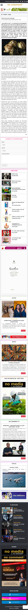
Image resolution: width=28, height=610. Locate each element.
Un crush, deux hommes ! (18, 230)
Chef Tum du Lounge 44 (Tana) (19, 524)
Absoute (14, 195)
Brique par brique (16, 181)
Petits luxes (15, 174)
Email (3, 148)
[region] (14, 326)
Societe (5, 14)
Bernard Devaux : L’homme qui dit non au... (19, 511)
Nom (3, 142)
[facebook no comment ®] (20, 1)
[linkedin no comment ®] (22, 1)
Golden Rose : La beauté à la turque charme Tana (14, 321)
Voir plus (23, 330)
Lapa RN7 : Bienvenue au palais (19, 539)
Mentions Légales (14, 608)
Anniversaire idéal (16, 238)
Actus (14, 298)
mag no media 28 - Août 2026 (14, 378)
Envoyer (4, 165)
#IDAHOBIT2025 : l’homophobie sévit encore (18, 189)
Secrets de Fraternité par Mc (18, 203)
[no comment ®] (2, 5)
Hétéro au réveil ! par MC (18, 216)
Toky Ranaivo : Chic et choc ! (19, 532)
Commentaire (5, 153)
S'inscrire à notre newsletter (12, 1)
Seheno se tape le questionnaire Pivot (18, 517)
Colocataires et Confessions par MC (17, 224)
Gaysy (9, 14)
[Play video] (14, 448)
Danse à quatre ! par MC (18, 209)
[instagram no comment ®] (24, 1)
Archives (14, 505)
